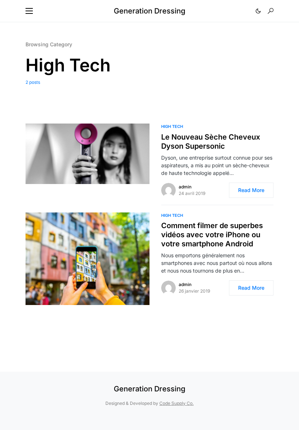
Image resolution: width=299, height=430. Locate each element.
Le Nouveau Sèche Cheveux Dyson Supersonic (210, 141)
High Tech (172, 126)
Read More (251, 190)
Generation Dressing (149, 11)
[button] (29, 11)
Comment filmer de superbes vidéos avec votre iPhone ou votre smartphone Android (212, 234)
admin (185, 186)
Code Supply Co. (176, 403)
